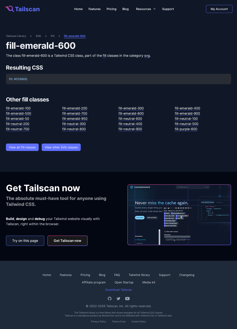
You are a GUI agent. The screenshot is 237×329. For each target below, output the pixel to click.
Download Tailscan (118, 290)
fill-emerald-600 (75, 35)
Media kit (148, 282)
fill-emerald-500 (18, 113)
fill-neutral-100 (186, 119)
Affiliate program (94, 282)
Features (95, 9)
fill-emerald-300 (131, 108)
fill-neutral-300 (74, 124)
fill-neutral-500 (186, 124)
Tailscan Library (16, 35)
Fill (52, 35)
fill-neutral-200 (17, 124)
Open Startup (124, 282)
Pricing (111, 9)
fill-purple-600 (186, 129)
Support (168, 9)
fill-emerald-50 (17, 119)
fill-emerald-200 (74, 108)
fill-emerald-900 (187, 113)
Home (78, 9)
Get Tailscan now (67, 241)
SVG (38, 35)
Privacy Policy (98, 321)
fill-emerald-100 (18, 108)
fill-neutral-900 (130, 129)
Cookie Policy (138, 321)
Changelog (186, 275)
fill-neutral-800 (74, 129)
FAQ (117, 275)
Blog (125, 9)
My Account (219, 9)
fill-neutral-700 (17, 129)
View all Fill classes (22, 147)
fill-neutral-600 (130, 119)
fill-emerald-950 (74, 119)
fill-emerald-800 (131, 113)
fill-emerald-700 (74, 113)
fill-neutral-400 (130, 124)
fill (104, 55)
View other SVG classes (61, 147)
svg (147, 55)
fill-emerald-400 (187, 108)
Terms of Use (119, 321)
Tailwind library (139, 275)
